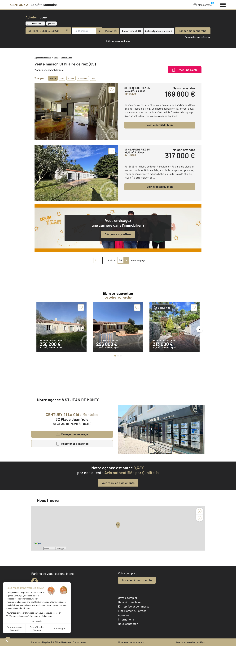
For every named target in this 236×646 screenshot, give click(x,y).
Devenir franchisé (129, 602)
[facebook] (34, 581)
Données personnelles (131, 642)
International (126, 619)
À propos (123, 615)
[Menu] (223, 4)
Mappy (61, 548)
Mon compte (205, 4)
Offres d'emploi (127, 597)
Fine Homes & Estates (132, 610)
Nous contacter (128, 623)
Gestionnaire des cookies (190, 642)
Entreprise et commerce (133, 606)
